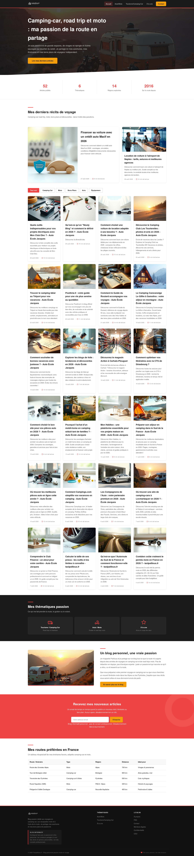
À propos (137, 816)
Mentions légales (140, 827)
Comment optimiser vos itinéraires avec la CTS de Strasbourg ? (149, 361)
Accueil (108, 4)
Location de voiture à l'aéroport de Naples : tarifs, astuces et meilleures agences (143, 159)
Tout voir (33, 190)
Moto (60, 190)
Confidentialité (139, 830)
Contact (161, 4)
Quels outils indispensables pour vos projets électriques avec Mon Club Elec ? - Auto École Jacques (43, 231)
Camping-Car (48, 190)
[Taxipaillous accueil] (33, 815)
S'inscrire (116, 719)
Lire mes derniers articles (42, 60)
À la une (150, 4)
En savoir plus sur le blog (113, 684)
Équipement (95, 190)
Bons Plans (72, 190)
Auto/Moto (118, 4)
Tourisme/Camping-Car (134, 4)
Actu (84, 190)
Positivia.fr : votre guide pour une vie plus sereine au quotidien (78, 296)
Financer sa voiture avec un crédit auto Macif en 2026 (96, 136)
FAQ (135, 820)
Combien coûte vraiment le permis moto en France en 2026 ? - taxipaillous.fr (149, 560)
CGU (135, 834)
